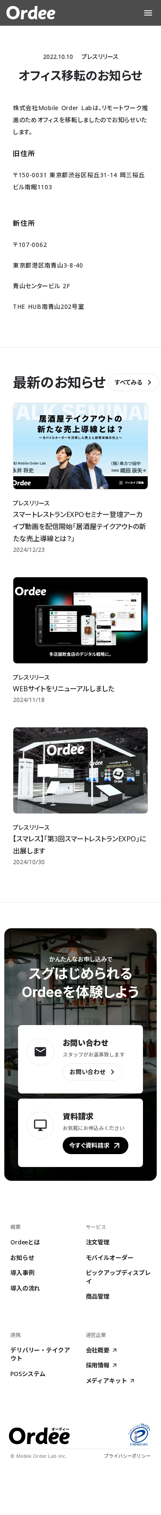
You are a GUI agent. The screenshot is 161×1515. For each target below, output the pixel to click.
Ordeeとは (25, 1242)
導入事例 (22, 1273)
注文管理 (97, 1242)
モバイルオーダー (110, 1257)
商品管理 (97, 1296)
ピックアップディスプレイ (118, 1277)
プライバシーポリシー (127, 1456)
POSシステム (28, 1374)
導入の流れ (25, 1288)
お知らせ (22, 1257)
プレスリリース (100, 56)
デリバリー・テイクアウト (40, 1354)
